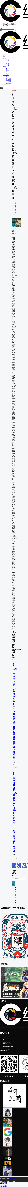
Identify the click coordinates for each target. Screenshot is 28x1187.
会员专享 (5, 25)
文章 (4, 66)
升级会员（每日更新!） (9, 24)
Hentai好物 (6, 75)
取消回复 (13, 882)
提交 (13, 884)
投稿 (1, 87)
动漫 (4, 58)
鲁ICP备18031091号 (6, 1179)
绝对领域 (12, 1178)
